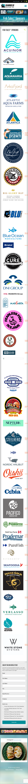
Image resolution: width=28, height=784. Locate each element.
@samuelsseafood (17, 740)
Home (2, 24)
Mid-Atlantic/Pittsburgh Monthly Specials (13, 718)
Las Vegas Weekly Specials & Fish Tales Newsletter (13, 709)
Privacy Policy (19, 769)
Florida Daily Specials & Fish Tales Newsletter (14, 706)
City (3, 688)
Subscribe (14, 722)
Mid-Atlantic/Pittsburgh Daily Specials (12, 714)
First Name (4, 678)
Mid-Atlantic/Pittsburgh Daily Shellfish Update (14, 712)
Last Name (4, 683)
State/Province (5, 693)
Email (3, 673)
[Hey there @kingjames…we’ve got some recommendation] (14, 755)
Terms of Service (9, 769)
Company (4, 698)
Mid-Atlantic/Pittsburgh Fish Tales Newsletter (14, 716)
